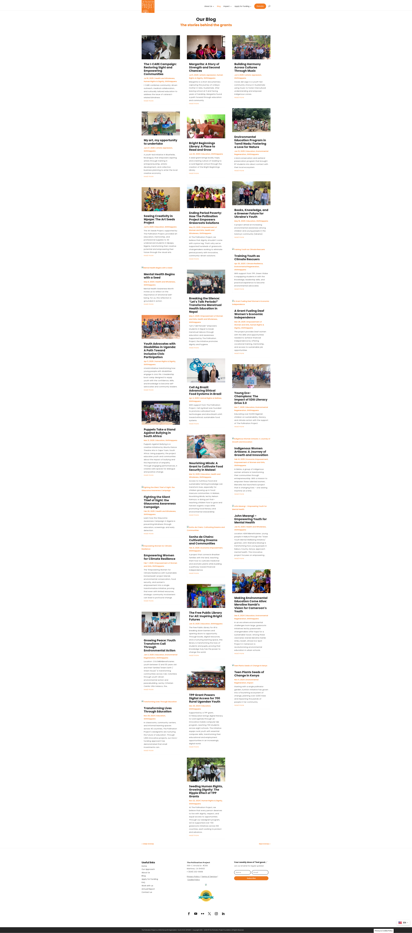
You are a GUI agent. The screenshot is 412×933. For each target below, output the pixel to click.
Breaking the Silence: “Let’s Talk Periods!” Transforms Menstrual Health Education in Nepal (205, 305)
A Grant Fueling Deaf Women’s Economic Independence (249, 314)
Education (159, 227)
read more (149, 100)
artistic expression (164, 148)
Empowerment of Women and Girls (249, 462)
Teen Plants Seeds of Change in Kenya (249, 673)
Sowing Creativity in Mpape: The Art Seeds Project (159, 219)
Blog (219, 7)
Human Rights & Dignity (154, 81)
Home (144, 866)
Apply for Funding (242, 7)
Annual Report (148, 889)
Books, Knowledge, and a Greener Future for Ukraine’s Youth (251, 213)
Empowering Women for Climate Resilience (159, 557)
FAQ (143, 882)
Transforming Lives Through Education (158, 709)
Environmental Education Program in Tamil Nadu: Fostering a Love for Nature (250, 142)
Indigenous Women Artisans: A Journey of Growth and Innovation (251, 451)
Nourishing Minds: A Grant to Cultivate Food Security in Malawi (206, 466)
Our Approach (148, 869)
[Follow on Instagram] (216, 914)
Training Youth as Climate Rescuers (247, 257)
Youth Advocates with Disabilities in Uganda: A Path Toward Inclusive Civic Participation (160, 350)
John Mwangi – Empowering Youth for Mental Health (250, 519)
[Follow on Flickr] (203, 914)
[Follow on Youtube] (196, 914)
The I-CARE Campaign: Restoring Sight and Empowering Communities (160, 69)
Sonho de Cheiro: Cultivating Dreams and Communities (203, 540)
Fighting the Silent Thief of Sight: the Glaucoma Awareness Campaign (160, 502)
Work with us (147, 885)
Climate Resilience (255, 263)
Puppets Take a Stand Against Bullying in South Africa (159, 433)
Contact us (147, 892)
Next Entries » (264, 844)
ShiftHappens (171, 81)
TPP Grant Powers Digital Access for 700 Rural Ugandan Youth (204, 698)
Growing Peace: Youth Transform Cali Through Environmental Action (160, 645)
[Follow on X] (209, 914)
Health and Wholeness (165, 78)
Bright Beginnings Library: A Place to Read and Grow (202, 146)
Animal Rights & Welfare (210, 398)
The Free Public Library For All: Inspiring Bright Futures (205, 616)
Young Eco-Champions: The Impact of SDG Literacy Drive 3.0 (250, 398)
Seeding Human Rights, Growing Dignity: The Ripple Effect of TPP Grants (206, 791)
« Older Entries (148, 844)
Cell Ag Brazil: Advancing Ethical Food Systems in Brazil (205, 390)
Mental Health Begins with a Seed (159, 276)
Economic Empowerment (212, 548)
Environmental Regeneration (246, 266)
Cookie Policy (193, 879)
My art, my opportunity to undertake (160, 141)
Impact (226, 7)
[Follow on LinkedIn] (223, 914)
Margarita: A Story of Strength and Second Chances (204, 67)
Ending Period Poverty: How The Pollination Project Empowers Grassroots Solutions (205, 218)
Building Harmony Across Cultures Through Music (247, 67)
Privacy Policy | (194, 876)
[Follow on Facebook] (189, 914)
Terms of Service (209, 876)
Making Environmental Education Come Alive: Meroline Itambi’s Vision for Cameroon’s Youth (250, 604)
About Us (208, 7)
